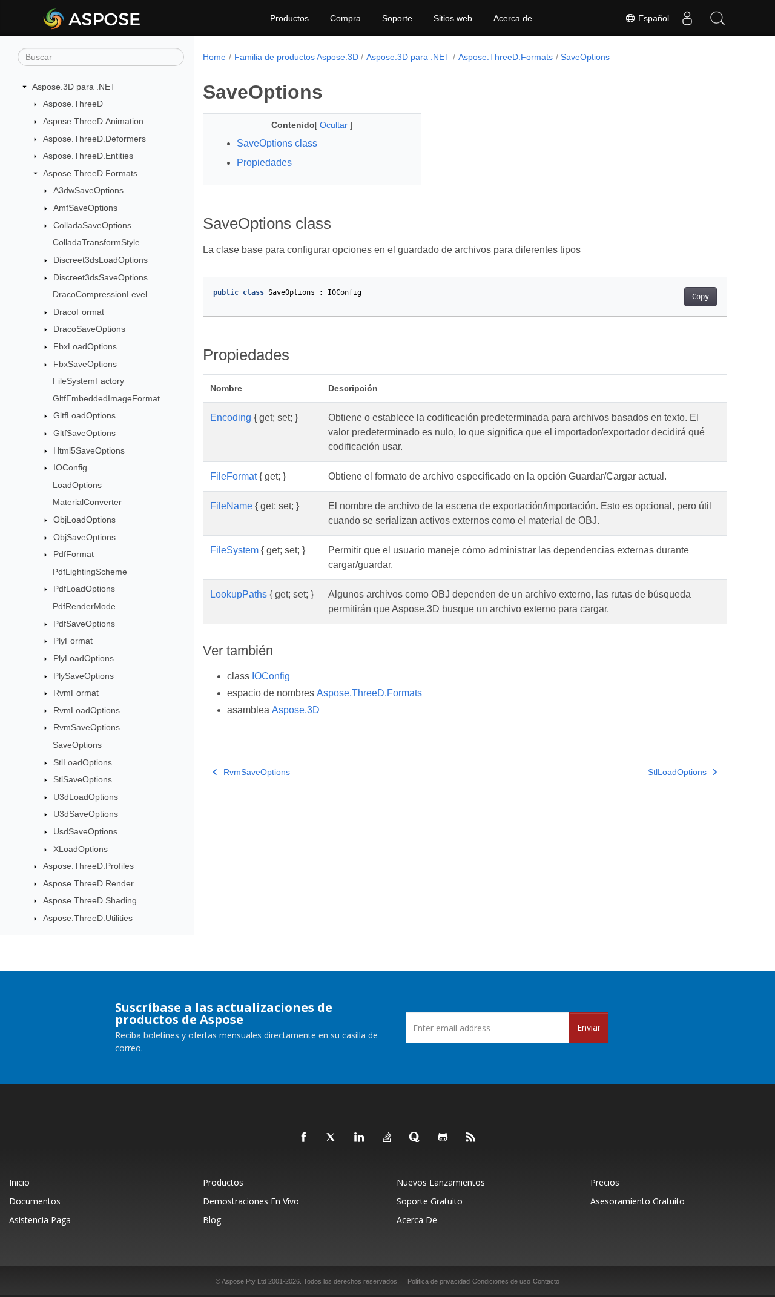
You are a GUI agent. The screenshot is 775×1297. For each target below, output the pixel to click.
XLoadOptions (80, 849)
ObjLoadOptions (84, 519)
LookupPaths (238, 594)
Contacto (546, 1281)
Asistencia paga (40, 1220)
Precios (604, 1182)
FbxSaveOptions (85, 364)
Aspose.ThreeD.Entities (88, 155)
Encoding (230, 417)
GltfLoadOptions (84, 416)
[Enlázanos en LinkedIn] (360, 1138)
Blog (212, 1220)
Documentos (35, 1201)
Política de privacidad (438, 1281)
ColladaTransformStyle (96, 242)
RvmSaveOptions (86, 728)
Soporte (397, 18)
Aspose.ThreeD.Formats (90, 173)
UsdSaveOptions (85, 831)
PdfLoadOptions (84, 589)
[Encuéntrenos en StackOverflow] (387, 1138)
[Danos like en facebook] (304, 1138)
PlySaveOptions (83, 676)
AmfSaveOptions (85, 208)
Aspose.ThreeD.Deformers (94, 139)
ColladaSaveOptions (92, 225)
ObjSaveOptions (84, 537)
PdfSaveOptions (84, 624)
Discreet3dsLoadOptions (100, 260)
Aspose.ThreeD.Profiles (88, 866)
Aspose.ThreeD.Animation (93, 121)
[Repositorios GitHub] (443, 1138)
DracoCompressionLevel (100, 294)
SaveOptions (77, 745)
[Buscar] (717, 18)
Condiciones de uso (501, 1281)
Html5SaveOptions (89, 450)
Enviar (589, 1027)
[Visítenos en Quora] (415, 1138)
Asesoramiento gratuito (637, 1201)
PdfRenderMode (84, 606)
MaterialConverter (87, 502)
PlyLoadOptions (83, 658)
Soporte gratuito (430, 1201)
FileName (231, 506)
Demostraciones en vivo (251, 1201)
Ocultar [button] (335, 125)
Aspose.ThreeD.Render (88, 883)
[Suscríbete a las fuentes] (471, 1138)
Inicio (19, 1182)
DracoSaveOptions (89, 329)
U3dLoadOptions (85, 797)
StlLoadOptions (82, 762)
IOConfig (70, 467)
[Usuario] (687, 18)
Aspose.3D (296, 710)
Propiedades (264, 162)
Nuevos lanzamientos (441, 1182)
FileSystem (234, 550)
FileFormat (233, 476)
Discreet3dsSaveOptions (100, 277)
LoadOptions (77, 485)
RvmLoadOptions (86, 710)
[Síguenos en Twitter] (332, 1138)
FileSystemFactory (88, 381)
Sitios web (453, 18)
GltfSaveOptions (84, 433)
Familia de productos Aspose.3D (296, 57)
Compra (345, 18)
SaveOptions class (277, 143)
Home (214, 57)
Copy (700, 296)
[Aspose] (92, 18)
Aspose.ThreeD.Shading (90, 901)
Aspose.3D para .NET (74, 86)
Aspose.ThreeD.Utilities (88, 918)
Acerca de (512, 18)
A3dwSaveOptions (88, 191)
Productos (289, 18)
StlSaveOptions (82, 779)
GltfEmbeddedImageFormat (106, 398)
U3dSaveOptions (85, 814)
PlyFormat (73, 641)
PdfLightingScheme (90, 571)
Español (652, 18)
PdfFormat (73, 554)
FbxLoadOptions (85, 346)
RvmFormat (76, 693)
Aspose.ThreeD (73, 104)
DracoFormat (78, 312)
